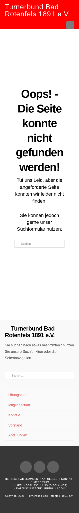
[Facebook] (26, 467)
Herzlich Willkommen (21, 479)
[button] (70, 25)
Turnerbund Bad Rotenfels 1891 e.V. (37, 10)
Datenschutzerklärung (34, 488)
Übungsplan (17, 395)
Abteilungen (17, 435)
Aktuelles (49, 479)
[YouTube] (39, 467)
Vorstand (15, 425)
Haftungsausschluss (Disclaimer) (41, 485)
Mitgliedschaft (19, 405)
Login (61, 488)
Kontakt (14, 415)
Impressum (41, 482)
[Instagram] (53, 467)
